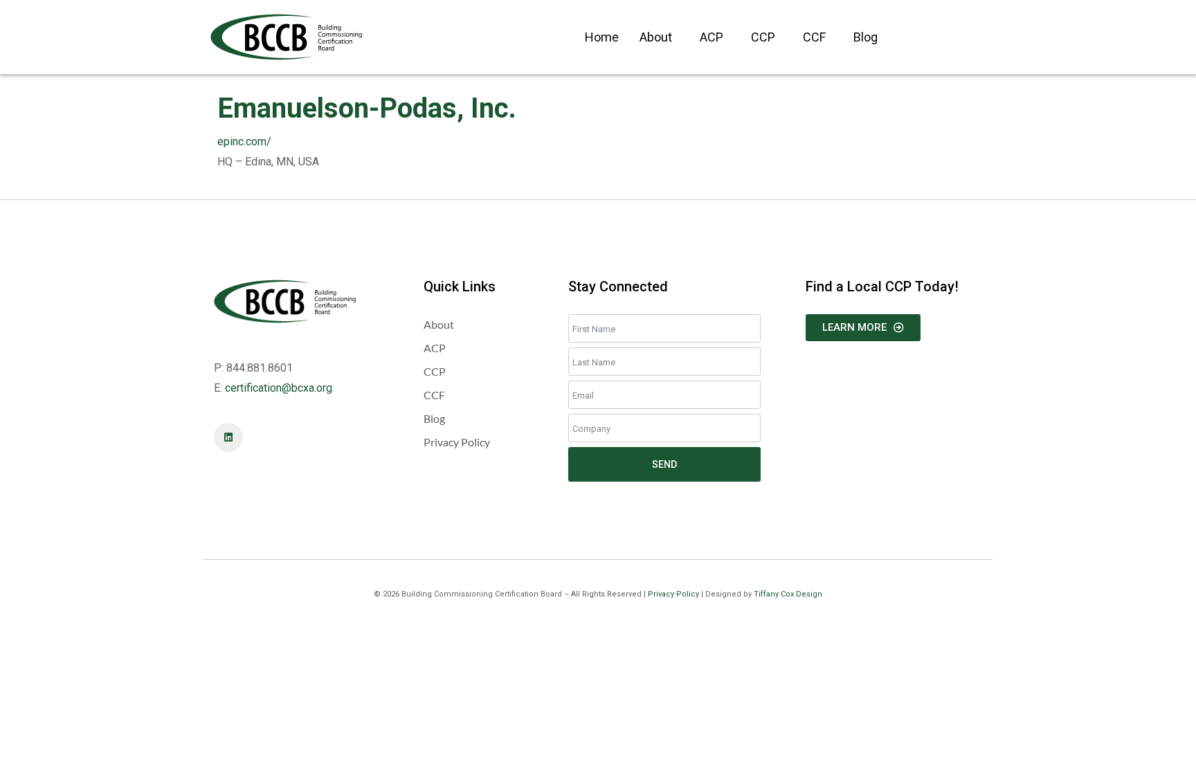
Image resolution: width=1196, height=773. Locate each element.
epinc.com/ (244, 141)
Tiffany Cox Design (788, 594)
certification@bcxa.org (278, 387)
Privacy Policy (673, 594)
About (656, 37)
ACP (711, 37)
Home (602, 37)
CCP (763, 37)
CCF (814, 37)
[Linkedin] (228, 437)
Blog (865, 37)
